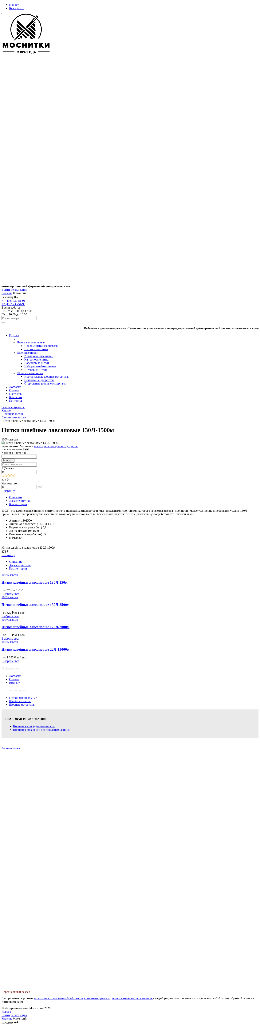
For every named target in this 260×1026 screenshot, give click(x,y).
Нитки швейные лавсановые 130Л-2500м (35, 605)
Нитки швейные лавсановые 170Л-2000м (35, 627)
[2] (5, 475)
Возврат (14, 682)
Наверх (6, 1011)
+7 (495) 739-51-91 (13, 300)
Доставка (15, 675)
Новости (14, 4)
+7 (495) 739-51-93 (13, 304)
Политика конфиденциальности (34, 726)
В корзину (8, 490)
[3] (8, 475)
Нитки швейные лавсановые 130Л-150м (35, 582)
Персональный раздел (16, 991)
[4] (11, 475)
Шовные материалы (22, 704)
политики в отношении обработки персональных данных (72, 998)
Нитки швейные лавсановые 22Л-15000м (35, 649)
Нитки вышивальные (23, 697)
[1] (3, 475)
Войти (6, 289)
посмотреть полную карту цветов (56, 446)
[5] (14, 475)
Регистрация (19, 289)
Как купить (16, 8)
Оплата (14, 679)
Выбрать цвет (10, 593)
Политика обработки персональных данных (41, 729)
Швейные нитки (20, 701)
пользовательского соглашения (132, 998)
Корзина (7, 293)
